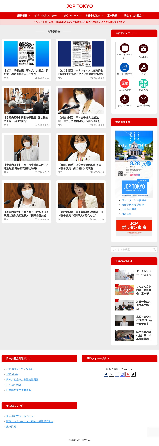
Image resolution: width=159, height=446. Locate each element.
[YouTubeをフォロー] (127, 374)
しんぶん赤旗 (129, 209)
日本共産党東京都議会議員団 (22, 379)
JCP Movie (12, 374)
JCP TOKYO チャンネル (19, 369)
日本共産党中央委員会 (18, 390)
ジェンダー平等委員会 (134, 200)
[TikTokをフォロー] (133, 374)
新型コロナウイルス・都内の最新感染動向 (29, 421)
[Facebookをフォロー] (117, 374)
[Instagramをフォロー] (122, 374)
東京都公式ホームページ (20, 416)
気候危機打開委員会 (133, 204)
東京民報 (127, 213)
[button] (154, 249)
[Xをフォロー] (111, 374)
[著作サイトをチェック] (106, 374)
